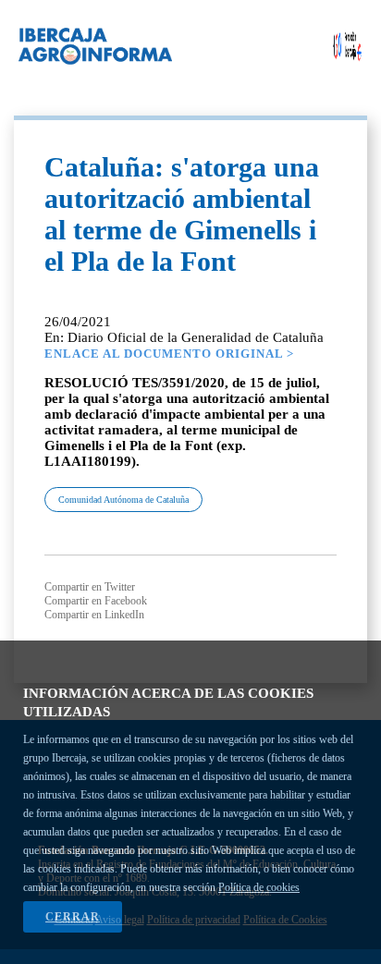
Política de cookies (259, 887)
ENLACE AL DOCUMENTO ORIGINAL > (169, 353)
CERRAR (72, 916)
